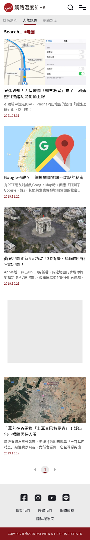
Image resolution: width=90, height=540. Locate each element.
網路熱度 (50, 20)
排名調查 (10, 20)
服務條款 (67, 510)
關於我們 (23, 510)
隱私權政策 (45, 518)
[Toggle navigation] (82, 7)
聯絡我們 (45, 510)
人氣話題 (30, 20)
